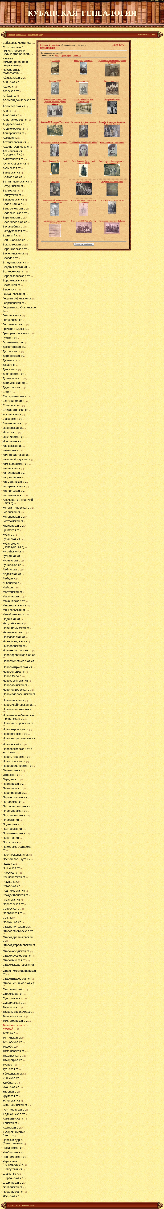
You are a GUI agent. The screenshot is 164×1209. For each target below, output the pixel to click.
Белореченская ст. (15, 213)
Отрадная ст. (11, 779)
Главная (11, 35)
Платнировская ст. (15, 815)
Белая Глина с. (13, 204)
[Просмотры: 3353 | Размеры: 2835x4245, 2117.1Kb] (112, 214)
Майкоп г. (9, 587)
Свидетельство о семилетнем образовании (83, 201)
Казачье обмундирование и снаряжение (15, 62)
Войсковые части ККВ (17, 42)
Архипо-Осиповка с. (16, 146)
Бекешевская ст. (14, 199)
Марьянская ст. (13, 596)
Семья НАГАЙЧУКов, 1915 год (83, 221)
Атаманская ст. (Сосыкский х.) (13, 153)
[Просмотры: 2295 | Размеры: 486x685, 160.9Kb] (54, 216)
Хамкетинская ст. (14, 1118)
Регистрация (33, 35)
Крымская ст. (11, 530)
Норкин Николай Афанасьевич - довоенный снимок (55, 201)
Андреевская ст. (13, 124)
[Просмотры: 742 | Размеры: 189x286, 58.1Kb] (83, 94)
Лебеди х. (9, 578)
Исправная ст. (12, 441)
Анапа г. (8, 110)
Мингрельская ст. (14, 610)
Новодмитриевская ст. (18, 667)
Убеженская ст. (13, 1073)
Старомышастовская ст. (19, 964)
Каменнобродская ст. (17, 459)
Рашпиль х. (10, 881)
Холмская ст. (11, 1127)
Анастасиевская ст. (15, 119)
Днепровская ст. (13, 373)
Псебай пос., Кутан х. (17, 859)
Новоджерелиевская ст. (18, 661)
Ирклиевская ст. (13, 436)
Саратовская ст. (13, 904)
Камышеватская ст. (15, 463)
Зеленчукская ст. (14, 423)
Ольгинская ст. (12, 770)
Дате (56, 56)
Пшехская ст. (11, 868)
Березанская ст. (13, 217)
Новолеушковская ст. (17, 689)
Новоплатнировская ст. (18, 723)
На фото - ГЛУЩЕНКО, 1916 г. (112, 200)
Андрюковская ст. (14, 128)
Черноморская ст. (14, 1156)
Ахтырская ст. (12, 168)
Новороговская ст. (15, 733)
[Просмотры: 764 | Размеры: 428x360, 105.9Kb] (112, 76)
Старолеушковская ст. (17, 955)
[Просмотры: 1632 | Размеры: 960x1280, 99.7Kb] (112, 113)
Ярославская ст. (13, 1191)
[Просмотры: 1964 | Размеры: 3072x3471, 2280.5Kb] (112, 195)
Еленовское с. (12, 405)
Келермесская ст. (14, 486)
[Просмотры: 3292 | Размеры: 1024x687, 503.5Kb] (84, 113)
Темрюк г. (9, 1033)
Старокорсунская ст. (16, 951)
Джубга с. (9, 364)
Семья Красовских (83, 182)
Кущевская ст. (12, 565)
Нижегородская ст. (15, 641)
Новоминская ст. (14, 700)
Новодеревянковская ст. (19, 655)
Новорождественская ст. (19, 738)
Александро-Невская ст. (19, 100)
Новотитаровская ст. (16, 756)
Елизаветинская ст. (15, 409)
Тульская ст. (11, 1069)
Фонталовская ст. (14, 1109)
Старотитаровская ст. (17, 978)
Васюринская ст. (14, 253)
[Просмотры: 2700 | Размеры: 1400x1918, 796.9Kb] (112, 156)
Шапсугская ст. (13, 1169)
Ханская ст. (10, 1123)
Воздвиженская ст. (15, 267)
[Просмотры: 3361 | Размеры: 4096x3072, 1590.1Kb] (84, 194)
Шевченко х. (11, 1173)
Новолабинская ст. (15, 685)
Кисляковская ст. (14, 495)
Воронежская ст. (14, 280)
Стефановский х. (14, 989)
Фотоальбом (54, 45)
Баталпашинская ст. (16, 181)
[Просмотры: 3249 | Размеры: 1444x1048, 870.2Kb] (112, 175)
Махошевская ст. (14, 601)
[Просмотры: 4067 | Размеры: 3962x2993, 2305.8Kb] (112, 137)
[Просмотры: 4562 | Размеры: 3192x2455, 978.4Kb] (112, 234)
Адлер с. (8, 86)
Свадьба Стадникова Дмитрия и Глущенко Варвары (112, 123)
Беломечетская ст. (15, 208)
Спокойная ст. (12, 922)
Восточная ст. (12, 285)
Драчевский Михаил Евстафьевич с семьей (112, 61)
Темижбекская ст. (14, 1016)
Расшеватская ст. (14, 877)
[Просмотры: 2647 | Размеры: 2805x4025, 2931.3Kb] (54, 156)
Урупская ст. (11, 1096)
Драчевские (55, 61)
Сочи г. (7, 917)
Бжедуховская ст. (14, 231)
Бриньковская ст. (14, 240)
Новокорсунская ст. (16, 680)
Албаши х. (9, 95)
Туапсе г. (8, 1064)
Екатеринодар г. (13, 400)
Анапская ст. (11, 115)
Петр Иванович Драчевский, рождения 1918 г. (83, 162)
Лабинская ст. (12, 569)
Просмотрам (66, 56)
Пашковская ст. (13, 788)
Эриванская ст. (13, 1187)
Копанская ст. (12, 512)
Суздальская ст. (13, 1002)
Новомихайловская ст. (18, 704)
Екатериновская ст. (15, 396)
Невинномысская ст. (16, 628)
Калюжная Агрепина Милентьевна (83, 142)
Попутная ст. (11, 837)
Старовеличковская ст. (18, 931)
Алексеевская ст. (14, 106)
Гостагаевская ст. (14, 324)
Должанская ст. (13, 378)
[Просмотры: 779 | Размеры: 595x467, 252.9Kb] (55, 117)
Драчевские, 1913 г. (112, 81)
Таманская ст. (12, 1007)
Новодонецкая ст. (14, 671)
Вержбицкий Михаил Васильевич (54, 142)
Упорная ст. (10, 1091)
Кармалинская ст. (14, 481)
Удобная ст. (10, 1082)
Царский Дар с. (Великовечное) (13, 1141)
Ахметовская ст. (13, 159)
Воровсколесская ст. (16, 276)
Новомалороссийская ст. (19, 694)
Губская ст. (10, 337)
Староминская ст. (14, 960)
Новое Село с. (12, 676)
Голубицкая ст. (12, 319)
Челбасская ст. (12, 1152)
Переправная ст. (14, 792)
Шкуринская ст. (13, 1182)
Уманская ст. (11, 1087)
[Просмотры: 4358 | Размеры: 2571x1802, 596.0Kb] (84, 233)
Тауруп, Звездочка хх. (17, 1011)
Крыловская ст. (13, 525)
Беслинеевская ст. (15, 222)
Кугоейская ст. (12, 551)
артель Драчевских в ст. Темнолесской (83, 101)
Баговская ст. (11, 172)
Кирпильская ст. (13, 490)
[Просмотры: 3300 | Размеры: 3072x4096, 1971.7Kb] (55, 195)
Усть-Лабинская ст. (15, 1105)
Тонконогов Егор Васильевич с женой (83, 123)
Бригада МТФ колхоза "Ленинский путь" (55, 123)
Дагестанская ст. (14, 346)
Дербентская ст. (13, 355)
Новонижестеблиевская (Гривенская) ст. (19, 717)
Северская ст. (12, 908)
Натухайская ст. (13, 623)
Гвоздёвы (55, 182)
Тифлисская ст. (13, 1055)
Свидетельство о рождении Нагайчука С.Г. (55, 222)
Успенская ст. (11, 1100)
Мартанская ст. (13, 592)
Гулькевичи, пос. (14, 342)
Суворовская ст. (13, 998)
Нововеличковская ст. (17, 650)
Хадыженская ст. (14, 1114)
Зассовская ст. (12, 418)
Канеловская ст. (13, 472)
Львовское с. (11, 583)
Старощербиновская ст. (18, 983)
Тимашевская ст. (14, 1051)
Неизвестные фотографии (11, 71)
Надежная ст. (11, 619)
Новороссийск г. (13, 744)
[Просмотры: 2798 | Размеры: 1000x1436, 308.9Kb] (83, 176)
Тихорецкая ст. (12, 1060)
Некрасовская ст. (14, 637)
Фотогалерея (21, 35)
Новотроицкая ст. (14, 761)
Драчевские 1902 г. (83, 81)
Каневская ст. (12, 468)
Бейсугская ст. (12, 195)
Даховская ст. (12, 351)
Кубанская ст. (11, 539)
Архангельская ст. (15, 142)
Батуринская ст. (13, 186)
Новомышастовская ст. (18, 709)
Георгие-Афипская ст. (17, 298)
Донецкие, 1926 (55, 81)
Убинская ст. (11, 1078)
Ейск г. (7, 391)
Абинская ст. (11, 82)
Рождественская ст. (16, 895)
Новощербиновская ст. (18, 765)
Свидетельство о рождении (112, 182)
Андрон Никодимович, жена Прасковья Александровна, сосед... (55, 102)
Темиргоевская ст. (15, 1020)
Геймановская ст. (14, 294)
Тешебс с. (9, 1046)
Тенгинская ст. (12, 1037)
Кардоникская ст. (14, 477)
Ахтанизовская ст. (15, 163)
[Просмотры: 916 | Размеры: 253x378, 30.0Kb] (55, 74)
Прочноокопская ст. (16, 854)
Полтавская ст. (13, 828)
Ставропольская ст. (16, 926)
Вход (41, 35)
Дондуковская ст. (14, 382)
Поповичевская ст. (15, 833)
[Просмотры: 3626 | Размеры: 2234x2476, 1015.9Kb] (55, 236)
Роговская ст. (11, 886)
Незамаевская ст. (14, 632)
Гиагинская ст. (12, 315)
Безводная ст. (12, 190)
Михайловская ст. (14, 614)
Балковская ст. (12, 177)
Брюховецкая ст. (14, 244)
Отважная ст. (11, 774)
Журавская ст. (12, 414)
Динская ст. (10, 369)
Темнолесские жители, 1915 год (112, 221)
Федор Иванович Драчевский (55, 161)
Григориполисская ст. (17, 333)
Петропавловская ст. (16, 806)
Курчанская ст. (12, 560)
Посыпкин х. (11, 842)
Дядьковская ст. (13, 387)
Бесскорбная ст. (13, 226)
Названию (77, 56)
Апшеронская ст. (14, 133)
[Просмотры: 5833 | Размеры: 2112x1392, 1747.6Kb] (55, 135)
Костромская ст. (13, 521)
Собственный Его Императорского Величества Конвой (16, 51)
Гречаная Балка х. (15, 328)
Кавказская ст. (12, 445)
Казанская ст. (11, 450)
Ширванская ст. (13, 1178)
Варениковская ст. (15, 249)
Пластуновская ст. (15, 810)
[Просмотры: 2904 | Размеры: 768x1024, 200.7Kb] (83, 137)
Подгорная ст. (12, 824)
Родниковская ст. (14, 890)
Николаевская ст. (14, 646)
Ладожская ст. (12, 574)
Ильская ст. (10, 432)
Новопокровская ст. (16, 729)
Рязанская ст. (11, 899)
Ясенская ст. (11, 1196)
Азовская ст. (11, 91)
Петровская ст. (12, 801)
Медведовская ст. (15, 605)
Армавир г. (10, 137)
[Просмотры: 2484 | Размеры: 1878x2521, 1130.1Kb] (83, 156)
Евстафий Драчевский (83, 61)
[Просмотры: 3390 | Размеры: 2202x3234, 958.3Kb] (83, 216)
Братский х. (10, 235)
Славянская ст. (13, 913)
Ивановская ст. (13, 427)
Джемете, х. (10, 360)
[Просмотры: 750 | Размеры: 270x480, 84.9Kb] (83, 74)
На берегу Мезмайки (112, 100)
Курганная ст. (11, 556)
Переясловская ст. (15, 797)
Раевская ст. (11, 872)
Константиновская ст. (17, 507)
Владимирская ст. (14, 262)
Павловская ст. (13, 783)
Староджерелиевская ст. (19, 945)
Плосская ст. (11, 819)
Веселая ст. (10, 258)
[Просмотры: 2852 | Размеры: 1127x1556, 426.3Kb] (55, 174)
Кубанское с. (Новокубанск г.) (13, 545)
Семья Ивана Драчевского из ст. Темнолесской (112, 162)
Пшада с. (9, 863)
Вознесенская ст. (14, 271)
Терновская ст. (12, 1042)
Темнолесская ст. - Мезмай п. (15, 1027)
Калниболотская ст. (16, 454)
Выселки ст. (10, 289)
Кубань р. (9, 534)
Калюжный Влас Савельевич (112, 142)
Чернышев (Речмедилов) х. (13, 1163)
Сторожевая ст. (13, 993)
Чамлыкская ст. (13, 1147)
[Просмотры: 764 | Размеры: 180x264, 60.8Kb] (55, 94)
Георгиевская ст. (14, 303)
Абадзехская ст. (13, 77)
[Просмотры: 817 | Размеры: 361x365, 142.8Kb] (112, 94)
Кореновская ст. (13, 516)
